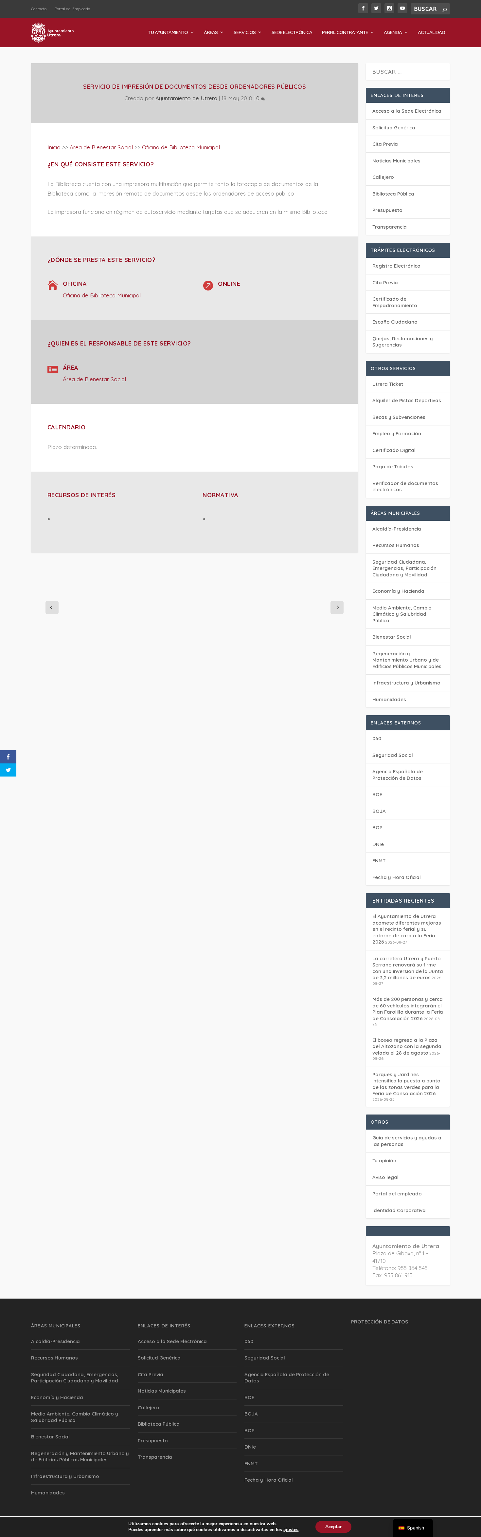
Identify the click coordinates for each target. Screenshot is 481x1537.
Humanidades (389, 699)
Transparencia (389, 227)
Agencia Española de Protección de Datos (397, 774)
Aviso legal (385, 1177)
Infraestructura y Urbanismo (406, 683)
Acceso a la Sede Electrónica (406, 111)
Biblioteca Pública (393, 194)
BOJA (379, 811)
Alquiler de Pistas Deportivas (406, 400)
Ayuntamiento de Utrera (186, 98)
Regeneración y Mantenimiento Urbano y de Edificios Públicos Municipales (406, 659)
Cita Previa (385, 144)
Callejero (383, 177)
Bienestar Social (391, 637)
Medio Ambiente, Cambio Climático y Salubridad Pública (402, 614)
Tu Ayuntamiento (168, 32)
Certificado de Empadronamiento (394, 302)
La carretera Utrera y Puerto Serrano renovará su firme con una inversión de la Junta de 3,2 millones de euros (407, 968)
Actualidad (431, 32)
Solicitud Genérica (393, 127)
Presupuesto (387, 210)
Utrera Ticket (387, 384)
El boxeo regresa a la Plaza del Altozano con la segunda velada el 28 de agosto (406, 1046)
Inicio (54, 147)
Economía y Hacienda (398, 591)
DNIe (378, 844)
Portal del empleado (397, 1193)
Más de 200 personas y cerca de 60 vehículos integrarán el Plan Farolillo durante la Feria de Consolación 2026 (407, 1009)
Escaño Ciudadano (395, 322)
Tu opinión (384, 1160)
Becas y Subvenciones (398, 417)
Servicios (245, 32)
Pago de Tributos (392, 466)
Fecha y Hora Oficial (396, 877)
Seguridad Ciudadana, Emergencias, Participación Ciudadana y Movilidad (404, 568)
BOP (377, 827)
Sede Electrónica (292, 32)
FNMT (378, 860)
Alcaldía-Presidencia (396, 529)
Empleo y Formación (396, 433)
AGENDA (393, 32)
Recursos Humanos (395, 545)
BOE (377, 794)
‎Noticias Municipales (396, 161)
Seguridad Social (392, 755)
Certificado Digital (394, 450)
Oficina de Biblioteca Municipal (181, 147)
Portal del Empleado (72, 8)
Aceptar (333, 1527)
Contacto (38, 8)
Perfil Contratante (345, 32)
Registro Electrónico (396, 266)
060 (376, 738)
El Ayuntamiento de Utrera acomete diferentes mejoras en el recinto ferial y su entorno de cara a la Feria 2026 (406, 929)
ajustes (290, 1530)
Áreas (211, 32)
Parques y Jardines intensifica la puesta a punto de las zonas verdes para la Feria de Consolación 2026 (406, 1084)
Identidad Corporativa (399, 1210)
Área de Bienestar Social (101, 147)
